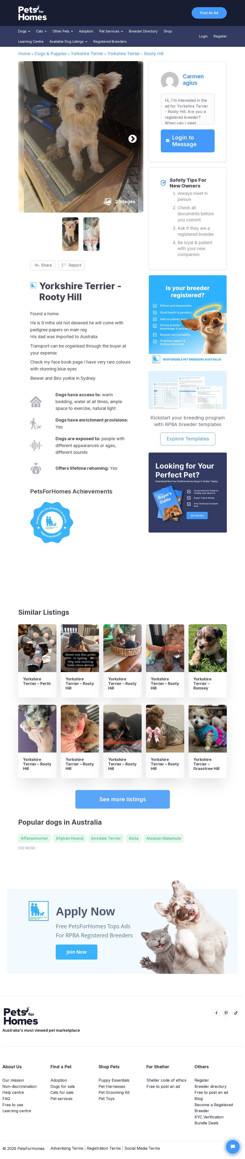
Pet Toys (107, 1098)
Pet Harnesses (112, 1086)
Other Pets (61, 31)
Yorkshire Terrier (87, 53)
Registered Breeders (110, 41)
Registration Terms (104, 1148)
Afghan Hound (69, 838)
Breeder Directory (143, 31)
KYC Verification (209, 1117)
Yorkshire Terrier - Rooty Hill (135, 53)
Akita (134, 838)
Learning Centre (31, 41)
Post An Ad (209, 13)
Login (203, 36)
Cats (40, 31)
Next (130, 136)
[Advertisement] (188, 568)
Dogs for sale (62, 1086)
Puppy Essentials (114, 1080)
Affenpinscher (34, 838)
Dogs (23, 31)
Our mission (13, 1080)
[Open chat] (233, 1147)
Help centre (13, 1092)
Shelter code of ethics (166, 1080)
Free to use (12, 1104)
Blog (199, 1098)
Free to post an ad (163, 1086)
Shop (168, 31)
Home (24, 53)
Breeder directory (211, 1086)
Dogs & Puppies (50, 53)
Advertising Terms (66, 1148)
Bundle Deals (206, 1123)
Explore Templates (188, 439)
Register (220, 36)
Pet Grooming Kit (114, 1092)
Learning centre (16, 1110)
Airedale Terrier (106, 838)
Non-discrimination (19, 1086)
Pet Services (109, 31)
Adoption (86, 31)
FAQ (6, 1098)
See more (26, 848)
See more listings (122, 799)
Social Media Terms (142, 1148)
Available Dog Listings (67, 41)
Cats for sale (61, 1092)
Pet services (61, 1098)
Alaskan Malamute (163, 838)
